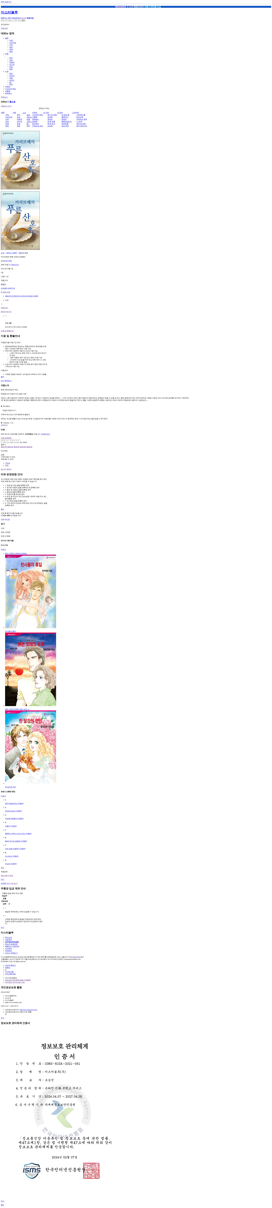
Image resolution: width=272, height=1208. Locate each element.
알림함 (16, 18)
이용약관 (8, 940)
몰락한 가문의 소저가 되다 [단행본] (18, 834)
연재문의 (8, 951)
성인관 (11, 65)
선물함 (7, 91)
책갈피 (50, 119)
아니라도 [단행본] (11, 856)
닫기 (2, 381)
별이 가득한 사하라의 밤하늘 (16, 553)
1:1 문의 (79, 121)
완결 (11, 49)
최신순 (8, 312)
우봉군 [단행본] (11, 826)
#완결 (30, 296)
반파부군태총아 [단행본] (14, 819)
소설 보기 (13, 883)
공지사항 (79, 117)
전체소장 (4, 308)
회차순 (3, 312)
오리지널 (12, 43)
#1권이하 (23, 296)
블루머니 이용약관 (12, 946)
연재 (11, 40)
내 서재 (46, 113)
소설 (6, 71)
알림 (4, 292)
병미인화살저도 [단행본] (14, 803)
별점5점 (29, 447)
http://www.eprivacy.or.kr (28, 1010)
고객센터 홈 (80, 115)
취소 (2, 868)
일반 (11, 84)
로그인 (23, 18)
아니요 (7, 519)
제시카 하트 (7, 261)
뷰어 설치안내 (81, 126)
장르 (11, 47)
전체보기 (4, 97)
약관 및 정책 (81, 124)
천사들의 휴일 (10, 631)
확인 (2, 377)
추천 (11, 58)
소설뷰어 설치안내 (8, 288)
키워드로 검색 (37, 126)
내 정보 (60, 113)
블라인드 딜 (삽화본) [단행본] (16, 841)
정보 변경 (65, 126)
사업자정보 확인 (78, 957)
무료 (11, 67)
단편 (11, 45)
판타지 (11, 76)
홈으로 (12, 102)
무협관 (11, 62)
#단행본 (35, 296)
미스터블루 (9, 12)
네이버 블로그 (10, 965)
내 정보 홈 (65, 115)
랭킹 (11, 52)
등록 (2, 455)
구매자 (7, 463)
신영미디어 (14, 265)
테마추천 (35, 124)
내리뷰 (50, 126)
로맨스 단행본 (11, 253)
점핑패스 (8, 93)
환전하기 (8, 381)
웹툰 (6, 38)
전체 (6, 465)
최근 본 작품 (52, 115)
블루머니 (65, 117)
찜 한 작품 (51, 121)
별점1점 (4, 447)
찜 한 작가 (51, 124)
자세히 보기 (45, 434)
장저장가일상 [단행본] (13, 811)
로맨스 (11, 80)
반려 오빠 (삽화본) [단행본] (15, 849)
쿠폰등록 (65, 124)
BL (10, 82)
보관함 (50, 117)
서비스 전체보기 (11, 953)
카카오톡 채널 (10, 974)
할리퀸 (21, 253)
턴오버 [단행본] (11, 864)
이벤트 (7, 87)
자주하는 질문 (81, 119)
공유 (8, 292)
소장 (6, 300)
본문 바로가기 (6, 2)
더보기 (3, 549)
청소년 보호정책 (11, 944)
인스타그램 (9, 972)
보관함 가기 (5, 883)
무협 (11, 78)
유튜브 (7, 968)
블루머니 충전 (6, 18)
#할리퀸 (8, 296)
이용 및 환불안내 (7, 331)
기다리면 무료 (10, 89)
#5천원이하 (15, 296)
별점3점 (17, 447)
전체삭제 (4, 28)
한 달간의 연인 (10, 787)
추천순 (8, 469)
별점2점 (10, 447)
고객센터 (75, 113)
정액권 (64, 119)
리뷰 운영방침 (6, 438)
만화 (6, 54)
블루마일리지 (67, 121)
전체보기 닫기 (6, 106)
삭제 (2, 519)
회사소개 (8, 937)
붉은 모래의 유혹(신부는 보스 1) (17, 709)
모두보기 (4, 425)
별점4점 (23, 447)
